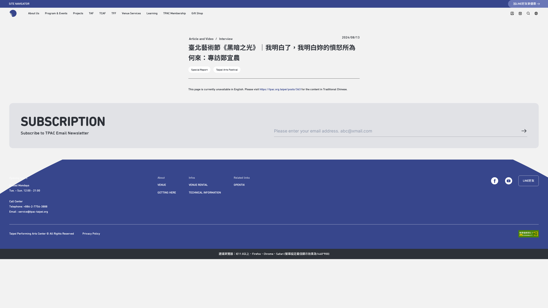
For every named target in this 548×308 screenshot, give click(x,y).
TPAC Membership (174, 13)
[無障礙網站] (528, 233)
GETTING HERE (167, 192)
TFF (113, 13)
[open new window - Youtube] (508, 181)
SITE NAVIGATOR (19, 3)
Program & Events (56, 13)
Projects (78, 13)
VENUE (162, 185)
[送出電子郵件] (523, 130)
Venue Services (131, 13)
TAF (91, 13)
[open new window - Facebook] (494, 181)
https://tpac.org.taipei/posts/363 (280, 89)
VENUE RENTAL (198, 185)
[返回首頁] (13, 13)
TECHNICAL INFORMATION (205, 192)
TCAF (102, 13)
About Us (33, 13)
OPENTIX (239, 185)
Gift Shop (197, 13)
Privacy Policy (91, 233)
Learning (152, 13)
